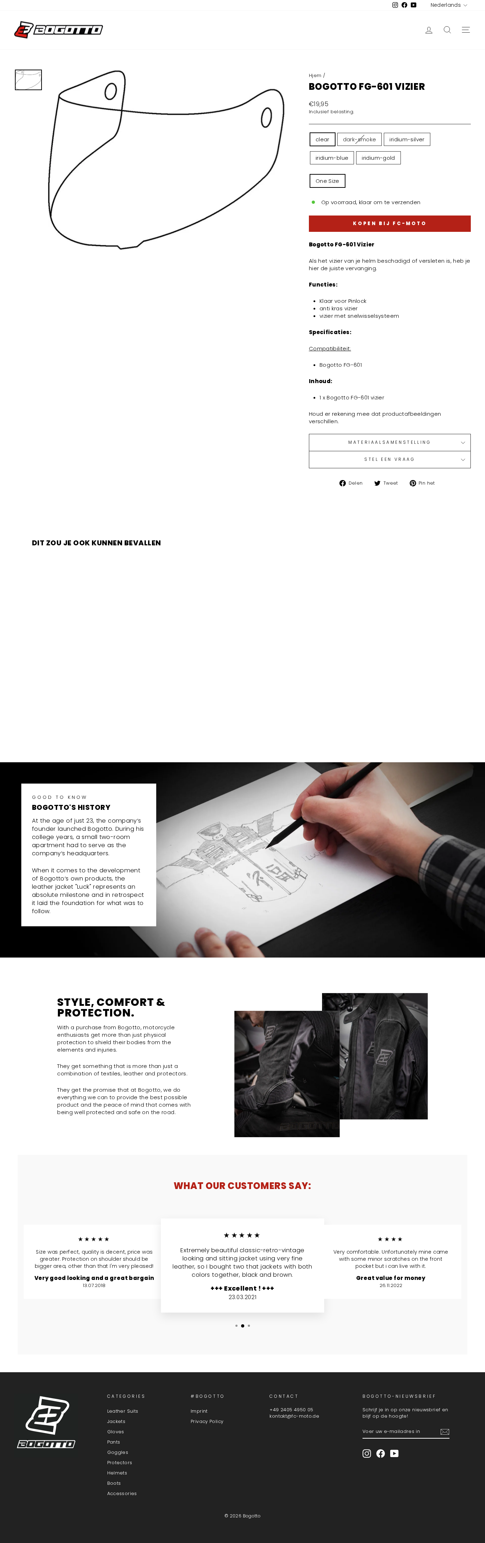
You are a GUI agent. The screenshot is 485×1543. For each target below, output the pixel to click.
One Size (327, 181)
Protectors (119, 1463)
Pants (113, 1442)
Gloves (115, 1432)
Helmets (117, 1473)
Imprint (199, 1411)
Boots (114, 1483)
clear (322, 139)
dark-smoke (359, 139)
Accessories (122, 1493)
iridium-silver (406, 139)
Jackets (116, 1421)
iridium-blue (332, 158)
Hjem (315, 75)
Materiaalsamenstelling (389, 442)
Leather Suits (122, 1411)
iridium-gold (378, 158)
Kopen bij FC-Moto (390, 223)
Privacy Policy (207, 1421)
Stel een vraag (389, 459)
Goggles (118, 1452)
